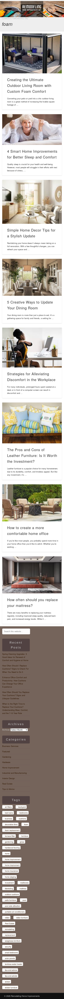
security (8, 946)
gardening (9, 842)
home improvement (13, 859)
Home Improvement (10, 767)
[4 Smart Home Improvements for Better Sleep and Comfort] (32, 129)
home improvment (12, 865)
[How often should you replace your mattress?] (32, 574)
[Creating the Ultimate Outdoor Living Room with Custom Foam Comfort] (32, 53)
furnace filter (10, 836)
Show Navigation (52, 26)
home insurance (11, 871)
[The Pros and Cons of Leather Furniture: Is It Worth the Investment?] (32, 423)
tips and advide (11, 976)
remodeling (9, 929)
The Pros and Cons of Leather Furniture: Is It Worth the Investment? (32, 455)
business (8, 818)
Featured (6, 751)
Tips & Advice (8, 789)
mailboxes (24, 882)
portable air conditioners (15, 911)
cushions (22, 818)
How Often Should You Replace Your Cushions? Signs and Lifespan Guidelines (15, 695)
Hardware (6, 762)
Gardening (6, 756)
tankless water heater (13, 964)
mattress (22, 888)
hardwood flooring (12, 847)
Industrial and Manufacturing (14, 773)
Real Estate (7, 783)
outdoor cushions (12, 894)
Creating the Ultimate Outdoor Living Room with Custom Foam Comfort (29, 85)
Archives (6, 729)
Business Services (10, 746)
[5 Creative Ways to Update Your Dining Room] (32, 277)
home (7, 853)
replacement (10, 935)
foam (26, 824)
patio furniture (10, 900)
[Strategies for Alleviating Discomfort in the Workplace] (32, 347)
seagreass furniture (13, 941)
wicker (7, 981)
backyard (22, 807)
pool (24, 900)
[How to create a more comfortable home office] (32, 502)
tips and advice (11, 970)
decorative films (11, 824)
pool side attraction (12, 906)
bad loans (9, 812)
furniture (24, 836)
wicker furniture (11, 987)
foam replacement (12, 830)
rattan (7, 917)
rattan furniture (22, 917)
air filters (8, 807)
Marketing (9, 888)
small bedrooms (11, 952)
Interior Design (8, 778)
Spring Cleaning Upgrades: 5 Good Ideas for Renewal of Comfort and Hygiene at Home (15, 657)
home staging (10, 877)
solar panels (10, 958)
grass (22, 842)
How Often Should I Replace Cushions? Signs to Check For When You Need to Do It (15, 668)
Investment (9, 882)
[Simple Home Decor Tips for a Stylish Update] (32, 202)
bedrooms (23, 812)
